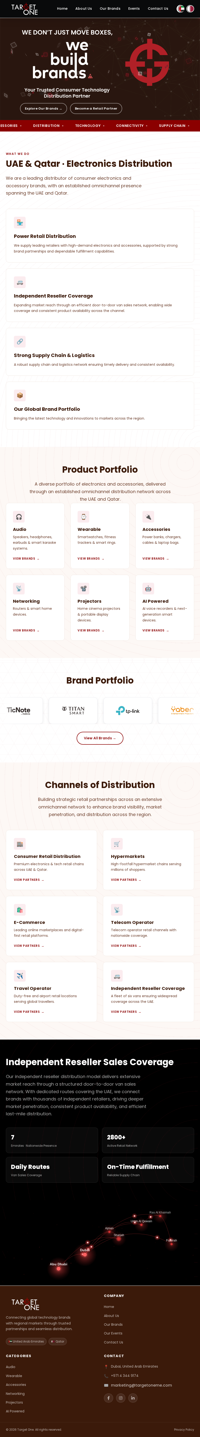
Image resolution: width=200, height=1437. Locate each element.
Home (62, 8)
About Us (83, 8)
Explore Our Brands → (43, 108)
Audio (10, 1366)
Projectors (14, 1402)
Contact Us (158, 8)
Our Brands (110, 8)
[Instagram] (120, 1398)
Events (134, 8)
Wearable (14, 1375)
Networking (15, 1393)
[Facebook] (108, 1398)
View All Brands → (100, 738)
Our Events (113, 1333)
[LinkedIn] (133, 1398)
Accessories (16, 1384)
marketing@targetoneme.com (141, 1385)
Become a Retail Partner (96, 108)
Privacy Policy (184, 1430)
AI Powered (15, 1411)
